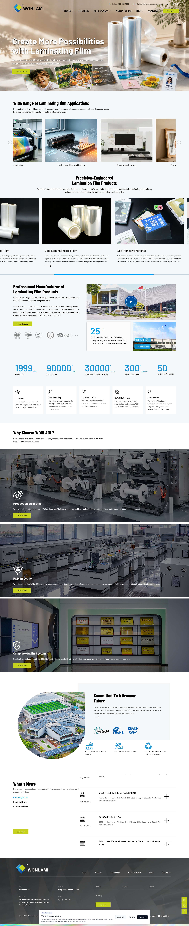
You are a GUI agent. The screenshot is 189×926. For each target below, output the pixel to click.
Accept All (142, 917)
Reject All (131, 917)
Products (67, 10)
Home (84, 872)
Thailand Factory (142, 346)
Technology (83, 10)
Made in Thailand (123, 10)
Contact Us (153, 10)
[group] (81, 233)
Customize (120, 917)
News (138, 10)
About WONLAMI (101, 10)
